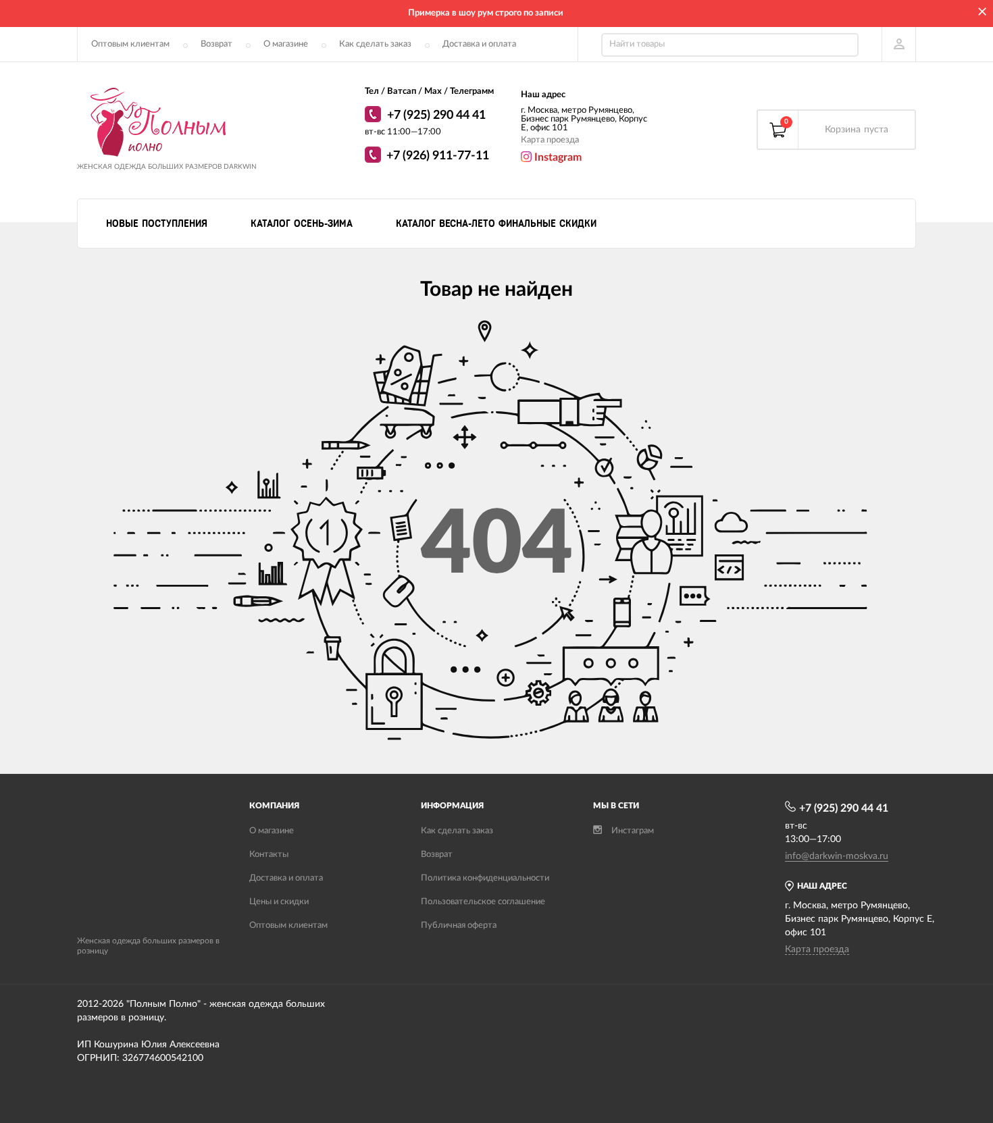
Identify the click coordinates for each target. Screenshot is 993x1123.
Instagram (557, 157)
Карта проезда (550, 140)
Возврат (216, 44)
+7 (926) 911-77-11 (437, 156)
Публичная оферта (458, 925)
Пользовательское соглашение (483, 901)
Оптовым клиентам (130, 44)
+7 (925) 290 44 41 (436, 115)
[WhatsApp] (374, 116)
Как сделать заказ (375, 44)
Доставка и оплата (479, 44)
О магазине (285, 44)
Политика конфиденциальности (485, 878)
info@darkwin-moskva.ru (836, 856)
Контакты (268, 854)
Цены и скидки (279, 901)
